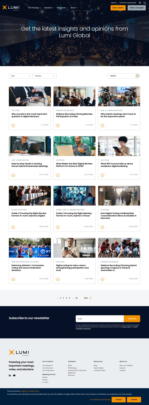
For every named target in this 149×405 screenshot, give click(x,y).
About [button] (73, 8)
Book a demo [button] (118, 8)
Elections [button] (71, 375)
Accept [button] (119, 399)
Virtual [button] (44, 380)
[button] (13, 7)
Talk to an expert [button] (137, 8)
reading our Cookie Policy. (29, 391)
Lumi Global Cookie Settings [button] (100, 400)
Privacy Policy (126, 327)
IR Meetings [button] (72, 368)
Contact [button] (122, 370)
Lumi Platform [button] (47, 365)
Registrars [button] (72, 373)
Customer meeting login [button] (128, 3)
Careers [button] (122, 368)
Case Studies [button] (98, 368)
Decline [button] (134, 399)
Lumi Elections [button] (47, 368)
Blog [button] (95, 365)
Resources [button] (61, 8)
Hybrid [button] (44, 377)
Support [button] (114, 3)
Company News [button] (99, 370)
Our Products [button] (33, 8)
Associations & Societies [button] (77, 370)
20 (77, 298)
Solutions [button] (48, 8)
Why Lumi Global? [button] (126, 365)
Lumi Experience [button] (48, 370)
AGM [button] (70, 365)
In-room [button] (45, 382)
